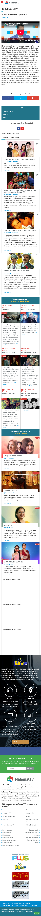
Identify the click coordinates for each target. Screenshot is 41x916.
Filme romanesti (15, 273)
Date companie (34, 830)
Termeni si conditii (33, 840)
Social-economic (8, 111)
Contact (36, 835)
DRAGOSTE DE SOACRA (13, 562)
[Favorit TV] (20, 876)
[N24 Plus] (20, 857)
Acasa (5, 810)
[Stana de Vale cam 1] (20, 885)
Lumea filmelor (7, 842)
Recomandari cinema (9, 840)
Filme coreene (6, 835)
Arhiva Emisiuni (31, 825)
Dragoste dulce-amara (13, 456)
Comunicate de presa (32, 837)
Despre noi (29, 810)
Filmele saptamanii (9, 816)
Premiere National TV (31, 821)
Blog (10, 723)
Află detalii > (29, 911)
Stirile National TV (8, 825)
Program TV (7, 813)
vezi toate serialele (20, 434)
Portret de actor (7, 830)
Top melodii (30, 723)
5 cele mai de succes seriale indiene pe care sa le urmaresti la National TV (20, 191)
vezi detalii (7, 170)
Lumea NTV (30, 813)
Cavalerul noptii (10, 491)
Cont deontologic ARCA (31, 832)
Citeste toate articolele (20, 742)
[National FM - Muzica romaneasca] (20, 866)
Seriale (28, 816)
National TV (31, 903)
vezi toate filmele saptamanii (20, 301)
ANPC (37, 842)
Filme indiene (14, 161)
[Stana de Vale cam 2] (20, 895)
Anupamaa (8, 525)
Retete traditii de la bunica (10, 845)
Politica (5, 114)
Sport (4, 117)
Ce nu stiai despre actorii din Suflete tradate (19, 159)
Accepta (36, 913)
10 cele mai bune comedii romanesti (17, 271)
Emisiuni (10, 698)
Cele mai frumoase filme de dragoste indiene (20, 230)
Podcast (31, 698)
